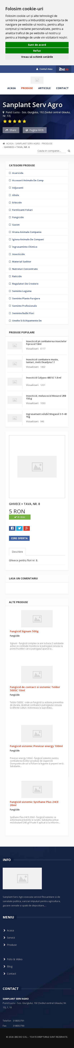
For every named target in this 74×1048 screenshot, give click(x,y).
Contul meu (45, 69)
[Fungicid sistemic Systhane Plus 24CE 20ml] (37, 789)
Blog (9, 966)
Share (12, 130)
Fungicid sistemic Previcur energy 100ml (36, 746)
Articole (44, 88)
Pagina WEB (36, 130)
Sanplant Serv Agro (27, 143)
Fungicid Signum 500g (24, 631)
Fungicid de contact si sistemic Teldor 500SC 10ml (35, 688)
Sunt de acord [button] (37, 44)
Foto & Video (14, 959)
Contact (62, 88)
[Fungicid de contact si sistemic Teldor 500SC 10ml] (37, 675)
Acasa (11, 88)
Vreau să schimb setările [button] (37, 56)
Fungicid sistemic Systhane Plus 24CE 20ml (34, 803)
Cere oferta (19, 538)
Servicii (11, 937)
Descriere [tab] (17, 551)
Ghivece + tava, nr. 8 (16, 147)
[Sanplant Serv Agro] (37, 80)
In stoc (21, 517)
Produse (27, 88)
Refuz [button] (37, 50)
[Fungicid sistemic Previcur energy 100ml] (37, 734)
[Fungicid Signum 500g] (37, 619)
